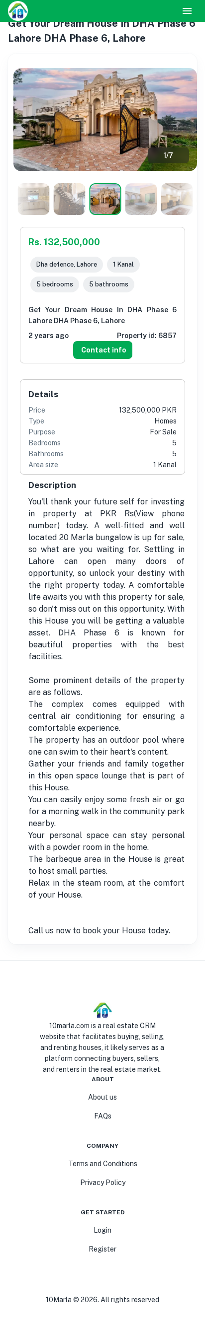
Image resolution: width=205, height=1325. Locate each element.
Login (102, 1230)
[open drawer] (187, 11)
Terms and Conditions (102, 1164)
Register (102, 1249)
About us (102, 1097)
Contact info (103, 350)
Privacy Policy (102, 1182)
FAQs (102, 1116)
